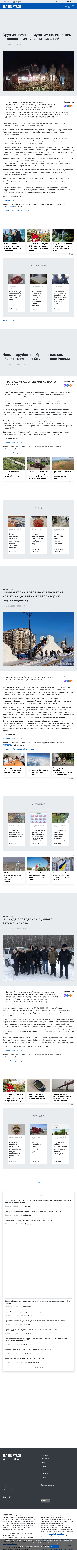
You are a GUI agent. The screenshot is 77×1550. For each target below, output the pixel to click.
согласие (37, 1541)
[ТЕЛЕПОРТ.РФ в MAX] (56, 1)
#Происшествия (37, 309)
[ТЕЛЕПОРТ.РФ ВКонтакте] (62, 1)
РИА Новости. (43, 397)
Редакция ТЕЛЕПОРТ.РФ (12, 200)
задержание (18, 211)
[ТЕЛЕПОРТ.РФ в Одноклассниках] (65, 1)
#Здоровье (28, 1498)
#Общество (13, 309)
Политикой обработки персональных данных (33, 1546)
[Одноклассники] (70, 106)
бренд (16, 453)
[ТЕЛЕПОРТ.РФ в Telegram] (59, 1)
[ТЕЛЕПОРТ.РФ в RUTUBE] (71, 1)
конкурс (14, 1061)
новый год (18, 749)
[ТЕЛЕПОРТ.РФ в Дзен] (67, 1)
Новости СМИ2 (9, 320)
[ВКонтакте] (67, 106)
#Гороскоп (27, 1388)
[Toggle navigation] (72, 6)
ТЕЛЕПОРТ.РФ (8, 207)
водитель (23, 1061)
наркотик (28, 211)
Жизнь (6, 1061)
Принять (54, 1547)
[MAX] (65, 106)
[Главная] (12, 6)
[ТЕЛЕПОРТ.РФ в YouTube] (74, 1)
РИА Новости (22, 1303)
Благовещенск (29, 749)
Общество (7, 211)
